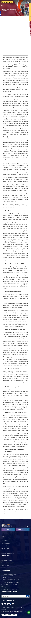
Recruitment (5, 568)
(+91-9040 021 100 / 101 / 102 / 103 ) (11, 580)
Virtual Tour (30, 24)
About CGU (4, 541)
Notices (3, 563)
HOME (3, 12)
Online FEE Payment (30, 17)
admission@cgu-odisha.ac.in (9, 589)
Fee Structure (5, 548)
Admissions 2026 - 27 (29, 7)
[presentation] (27, 526)
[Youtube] (10, 604)
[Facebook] (2, 604)
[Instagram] (8, 604)
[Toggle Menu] (27, 5)
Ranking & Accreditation (8, 553)
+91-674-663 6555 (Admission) (11, 582)
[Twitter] (5, 604)
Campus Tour (5, 565)
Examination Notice (7, 560)
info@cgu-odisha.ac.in (9, 587)
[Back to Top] (28, 615)
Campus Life (5, 546)
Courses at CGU (6, 551)
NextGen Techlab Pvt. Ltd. (22, 611)
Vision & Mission (6, 543)
